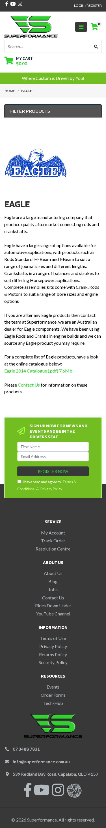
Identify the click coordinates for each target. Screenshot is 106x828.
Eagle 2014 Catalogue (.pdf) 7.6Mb (38, 370)
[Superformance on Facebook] (27, 793)
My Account (53, 532)
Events (53, 686)
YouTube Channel (53, 613)
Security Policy (53, 662)
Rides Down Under (53, 605)
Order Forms (53, 695)
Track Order (53, 540)
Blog (53, 581)
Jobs (53, 589)
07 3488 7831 (26, 749)
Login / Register (88, 5)
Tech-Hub (53, 703)
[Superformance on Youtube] (41, 793)
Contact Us (29, 384)
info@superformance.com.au (41, 761)
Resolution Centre (53, 548)
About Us (53, 573)
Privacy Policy (51, 489)
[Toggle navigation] (81, 27)
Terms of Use (53, 638)
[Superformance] (31, 26)
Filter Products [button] (30, 111)
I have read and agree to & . (46, 485)
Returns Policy (53, 654)
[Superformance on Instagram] (58, 793)
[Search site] (96, 46)
